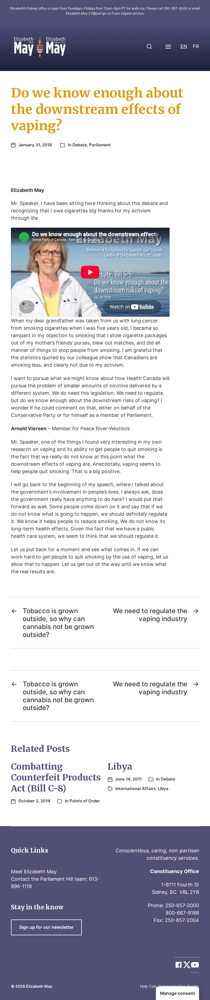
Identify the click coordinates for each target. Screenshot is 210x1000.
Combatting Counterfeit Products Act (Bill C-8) (56, 777)
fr (196, 46)
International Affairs (135, 788)
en (183, 46)
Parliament (100, 144)
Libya (120, 766)
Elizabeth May (39, 986)
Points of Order (84, 800)
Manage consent (177, 993)
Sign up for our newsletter (46, 927)
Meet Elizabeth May (34, 871)
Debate (79, 144)
